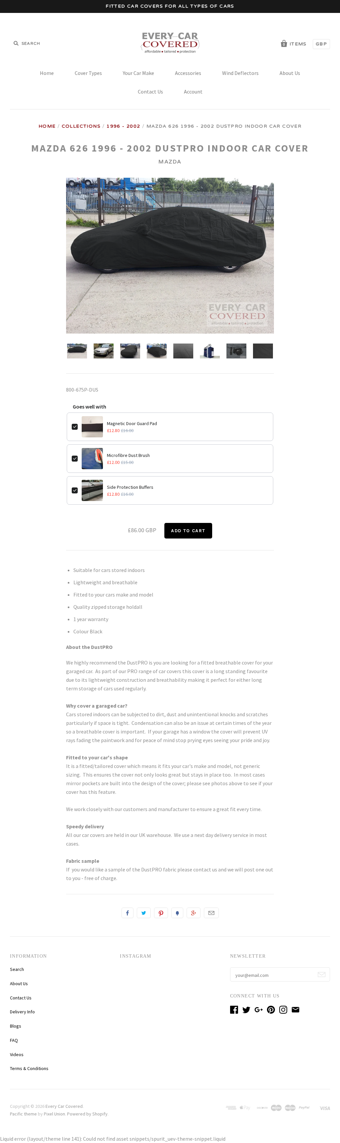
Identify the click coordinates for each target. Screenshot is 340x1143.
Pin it (161, 913)
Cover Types (88, 73)
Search (17, 969)
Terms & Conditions (29, 1068)
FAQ (14, 1040)
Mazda (170, 162)
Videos (17, 1054)
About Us (290, 73)
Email (211, 913)
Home (47, 73)
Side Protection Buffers (130, 487)
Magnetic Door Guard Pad (132, 423)
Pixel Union (54, 1114)
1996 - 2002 (123, 126)
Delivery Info (22, 1012)
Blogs (15, 1026)
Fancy (177, 913)
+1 (194, 913)
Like (127, 913)
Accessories (188, 73)
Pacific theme (23, 1114)
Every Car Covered (64, 1106)
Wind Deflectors (240, 73)
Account (193, 91)
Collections (81, 126)
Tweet (144, 913)
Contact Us (150, 91)
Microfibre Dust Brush (128, 455)
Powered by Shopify (87, 1114)
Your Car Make (138, 73)
